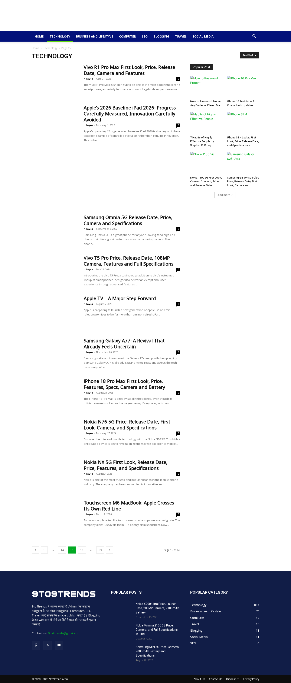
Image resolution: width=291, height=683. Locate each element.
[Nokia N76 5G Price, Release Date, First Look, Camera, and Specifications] (55, 434)
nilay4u (88, 78)
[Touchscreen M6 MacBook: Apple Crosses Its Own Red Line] (55, 516)
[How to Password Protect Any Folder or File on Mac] (206, 87)
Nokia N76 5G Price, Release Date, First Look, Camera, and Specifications (127, 424)
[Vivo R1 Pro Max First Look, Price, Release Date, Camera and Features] (55, 80)
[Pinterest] (36, 645)
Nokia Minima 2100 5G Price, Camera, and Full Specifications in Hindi (157, 630)
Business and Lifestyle (94, 36)
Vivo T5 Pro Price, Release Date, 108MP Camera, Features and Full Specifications (128, 260)
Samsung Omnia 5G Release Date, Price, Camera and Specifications (128, 220)
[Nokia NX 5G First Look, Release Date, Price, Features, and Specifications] (55, 475)
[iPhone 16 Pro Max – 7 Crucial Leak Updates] (243, 87)
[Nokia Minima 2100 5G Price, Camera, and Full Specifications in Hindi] (121, 630)
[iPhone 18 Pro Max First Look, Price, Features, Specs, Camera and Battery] (55, 394)
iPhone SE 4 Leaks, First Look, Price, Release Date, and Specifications (243, 141)
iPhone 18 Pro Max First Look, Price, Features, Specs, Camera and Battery (124, 384)
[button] (254, 37)
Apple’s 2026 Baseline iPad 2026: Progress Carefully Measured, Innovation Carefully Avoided (130, 113)
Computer (127, 36)
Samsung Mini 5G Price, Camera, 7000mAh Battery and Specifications (157, 651)
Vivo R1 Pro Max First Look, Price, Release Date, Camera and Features (129, 70)
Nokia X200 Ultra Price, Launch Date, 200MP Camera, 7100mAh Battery (157, 608)
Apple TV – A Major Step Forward (120, 298)
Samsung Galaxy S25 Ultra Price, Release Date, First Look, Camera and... (243, 181)
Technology (60, 36)
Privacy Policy (251, 679)
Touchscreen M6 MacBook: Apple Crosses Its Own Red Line (129, 505)
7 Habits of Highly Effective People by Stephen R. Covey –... (203, 141)
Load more (223, 195)
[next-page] (109, 550)
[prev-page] (35, 550)
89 (100, 550)
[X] (47, 645)
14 (62, 550)
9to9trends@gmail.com (64, 633)
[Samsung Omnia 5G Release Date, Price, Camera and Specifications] (55, 230)
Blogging (161, 36)
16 (81, 550)
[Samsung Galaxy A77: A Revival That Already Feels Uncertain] (55, 353)
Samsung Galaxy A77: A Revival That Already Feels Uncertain (124, 343)
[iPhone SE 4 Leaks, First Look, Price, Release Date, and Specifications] (243, 123)
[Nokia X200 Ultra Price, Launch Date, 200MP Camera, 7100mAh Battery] (121, 609)
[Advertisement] (181, 15)
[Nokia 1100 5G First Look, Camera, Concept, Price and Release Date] (206, 163)
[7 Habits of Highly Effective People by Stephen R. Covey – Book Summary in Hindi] (206, 123)
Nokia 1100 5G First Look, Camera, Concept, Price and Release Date (206, 181)
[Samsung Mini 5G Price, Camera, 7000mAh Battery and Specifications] (121, 652)
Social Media (203, 36)
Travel (181, 36)
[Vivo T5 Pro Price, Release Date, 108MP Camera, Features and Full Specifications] (55, 271)
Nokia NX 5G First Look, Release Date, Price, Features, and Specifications (125, 465)
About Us (199, 679)
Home (39, 36)
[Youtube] (59, 645)
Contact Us (215, 679)
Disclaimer (232, 679)
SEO (145, 36)
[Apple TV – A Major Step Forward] (55, 311)
